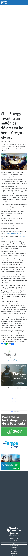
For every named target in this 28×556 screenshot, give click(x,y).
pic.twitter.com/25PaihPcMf (14, 233)
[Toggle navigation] (25, 2)
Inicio (14, 543)
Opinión (14, 555)
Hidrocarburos (14, 545)
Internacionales (14, 551)
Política (14, 549)
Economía (14, 553)
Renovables (14, 547)
